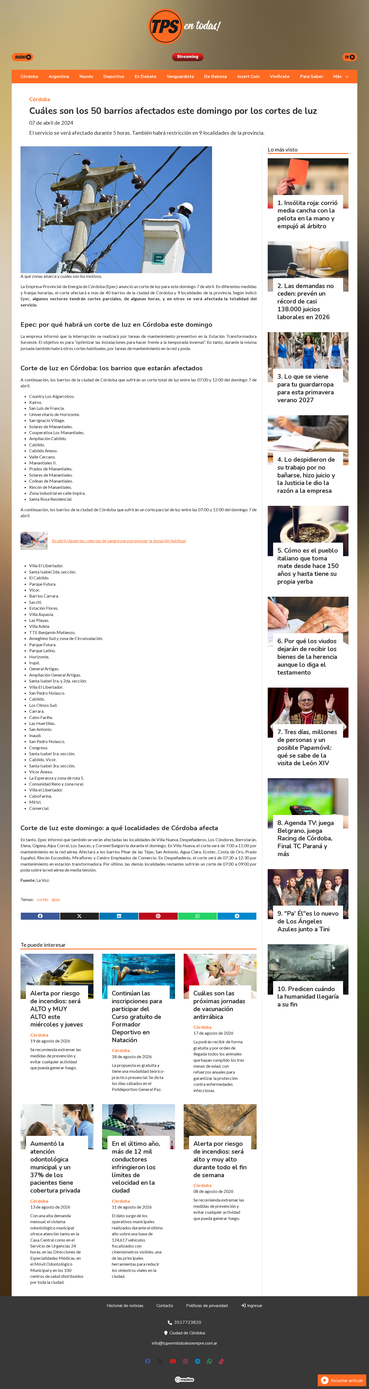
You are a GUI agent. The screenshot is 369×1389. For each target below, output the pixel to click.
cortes (43, 899)
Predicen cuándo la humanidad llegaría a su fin (308, 997)
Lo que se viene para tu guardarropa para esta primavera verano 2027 (305, 388)
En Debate (145, 77)
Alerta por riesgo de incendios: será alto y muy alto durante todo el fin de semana (220, 1159)
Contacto (164, 1306)
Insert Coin (248, 77)
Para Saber (311, 77)
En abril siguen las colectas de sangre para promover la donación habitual (119, 540)
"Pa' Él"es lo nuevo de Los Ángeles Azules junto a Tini (308, 921)
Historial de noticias (125, 1306)
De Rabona (215, 77)
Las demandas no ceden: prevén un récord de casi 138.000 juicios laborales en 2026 (305, 301)
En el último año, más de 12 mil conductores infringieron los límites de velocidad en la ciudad (136, 1167)
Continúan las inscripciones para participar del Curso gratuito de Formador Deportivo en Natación (137, 1016)
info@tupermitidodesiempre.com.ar (184, 1343)
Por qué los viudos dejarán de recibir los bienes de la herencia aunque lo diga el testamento (307, 657)
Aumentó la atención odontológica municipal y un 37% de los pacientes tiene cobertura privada (55, 1167)
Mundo (86, 77)
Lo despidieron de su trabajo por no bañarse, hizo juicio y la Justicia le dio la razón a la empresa (306, 475)
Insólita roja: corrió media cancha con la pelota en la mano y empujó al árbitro (307, 214)
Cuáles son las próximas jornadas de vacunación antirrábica (219, 1005)
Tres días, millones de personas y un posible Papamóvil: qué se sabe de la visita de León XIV (307, 747)
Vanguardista (180, 77)
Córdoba (29, 77)
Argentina (59, 77)
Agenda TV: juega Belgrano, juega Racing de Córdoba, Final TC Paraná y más (305, 838)
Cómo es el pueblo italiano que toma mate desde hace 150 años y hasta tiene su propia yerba (308, 566)
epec (56, 899)
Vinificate (280, 77)
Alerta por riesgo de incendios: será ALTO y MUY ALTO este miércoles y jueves (56, 1009)
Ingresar (254, 1306)
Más (337, 77)
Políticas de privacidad (207, 1306)
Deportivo (113, 77)
